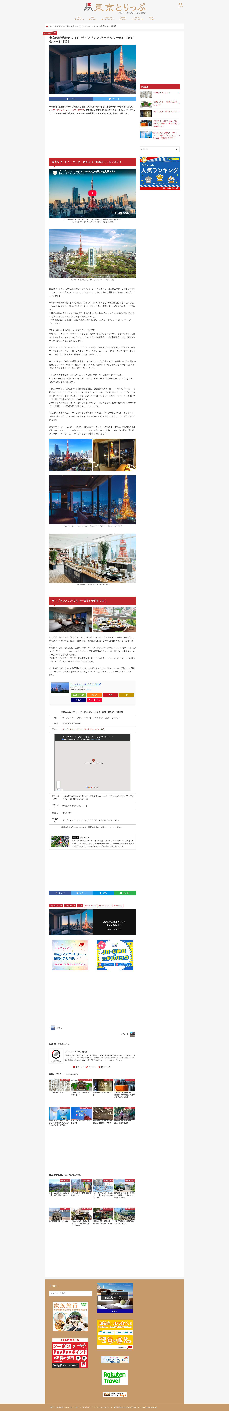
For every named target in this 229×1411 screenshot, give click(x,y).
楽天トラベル (77, 695)
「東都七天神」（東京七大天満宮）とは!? (164, 103)
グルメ (123, 18)
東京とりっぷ (138, 1407)
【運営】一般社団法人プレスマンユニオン (64, 1407)
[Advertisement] (70, 135)
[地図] (87, 689)
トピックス (80, 18)
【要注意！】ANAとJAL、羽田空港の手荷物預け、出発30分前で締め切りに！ (165, 123)
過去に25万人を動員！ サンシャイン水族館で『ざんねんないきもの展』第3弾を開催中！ (165, 135)
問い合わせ (86, 1407)
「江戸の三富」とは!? (161, 93)
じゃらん (94, 695)
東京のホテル (71, 906)
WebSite (80, 1067)
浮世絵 (151, 18)
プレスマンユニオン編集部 (76, 1052)
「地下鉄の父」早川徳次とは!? (164, 112)
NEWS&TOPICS (57, 906)
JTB (110, 695)
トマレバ (79, 687)
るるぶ (78, 700)
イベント (94, 18)
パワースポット (138, 18)
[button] (70, 455)
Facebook (107, 1067)
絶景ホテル (119, 906)
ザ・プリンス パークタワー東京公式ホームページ (82, 729)
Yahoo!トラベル (94, 700)
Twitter (93, 1067)
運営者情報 (117, 1407)
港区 (81, 906)
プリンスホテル (91, 906)
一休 (126, 695)
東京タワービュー (106, 906)
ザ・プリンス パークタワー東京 (67, 110)
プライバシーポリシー (102, 1407)
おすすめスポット (109, 18)
